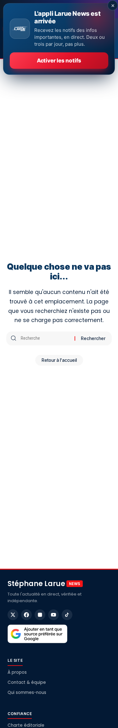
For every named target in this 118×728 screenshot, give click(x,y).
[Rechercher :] (45, 338)
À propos (17, 672)
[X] (13, 614)
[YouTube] (53, 614)
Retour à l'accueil (59, 360)
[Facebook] (26, 614)
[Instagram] (40, 614)
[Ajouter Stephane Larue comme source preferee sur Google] (37, 634)
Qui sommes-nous (27, 693)
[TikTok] (67, 614)
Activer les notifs (59, 60)
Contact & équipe (27, 682)
